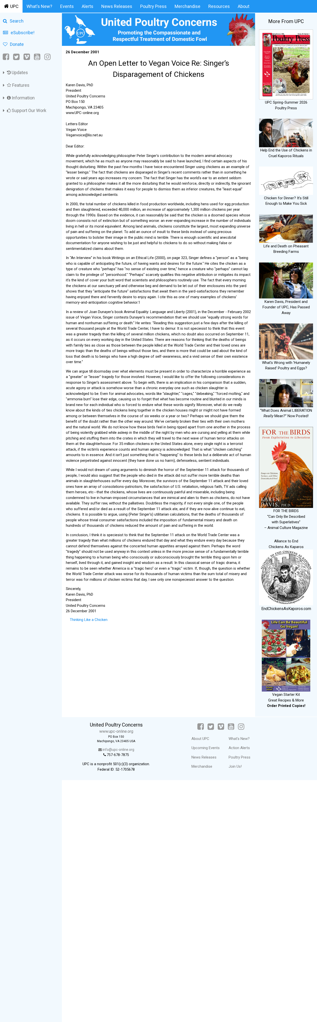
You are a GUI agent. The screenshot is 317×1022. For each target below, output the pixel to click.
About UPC (200, 738)
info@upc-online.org (118, 750)
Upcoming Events (205, 748)
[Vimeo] (26, 57)
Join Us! (235, 766)
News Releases (116, 6)
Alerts (87, 6)
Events (67, 6)
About (243, 6)
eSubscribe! (22, 32)
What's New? (39, 6)
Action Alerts (239, 748)
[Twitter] (16, 57)
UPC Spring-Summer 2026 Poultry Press (286, 105)
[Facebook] (6, 57)
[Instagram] (47, 57)
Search (17, 21)
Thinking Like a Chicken (88, 619)
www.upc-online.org (116, 731)
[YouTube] (37, 57)
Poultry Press (153, 6)
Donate (17, 44)
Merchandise (187, 6)
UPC (14, 6)
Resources (219, 6)
